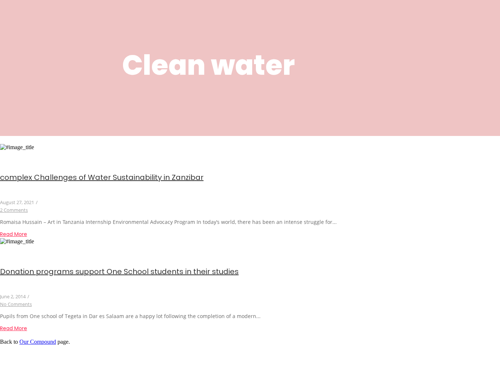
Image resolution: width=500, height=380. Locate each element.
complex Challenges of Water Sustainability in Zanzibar (102, 177)
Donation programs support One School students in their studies (119, 271)
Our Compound (37, 342)
